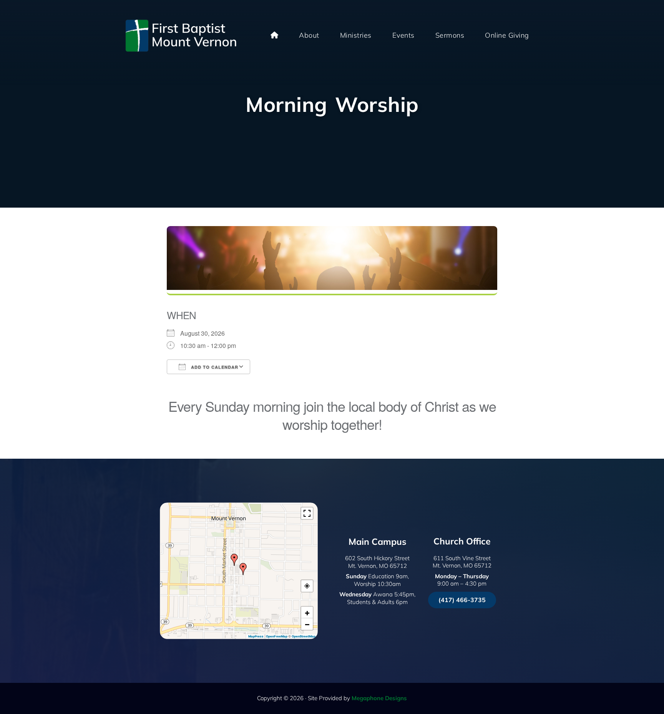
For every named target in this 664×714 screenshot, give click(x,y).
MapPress (256, 636)
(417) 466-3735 (462, 600)
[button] (243, 569)
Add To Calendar (213, 367)
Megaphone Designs (379, 698)
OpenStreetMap (303, 636)
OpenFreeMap (276, 636)
